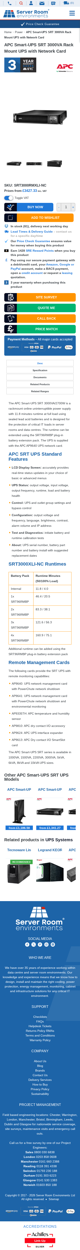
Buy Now (35, 207)
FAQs (40, 1021)
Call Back (46, 318)
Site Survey (46, 297)
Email (42, 3)
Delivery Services (40, 1079)
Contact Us (40, 1075)
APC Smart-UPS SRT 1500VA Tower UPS (20, 789)
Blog (40, 1065)
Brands (40, 1070)
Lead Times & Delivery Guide (32, 231)
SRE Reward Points (40, 250)
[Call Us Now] (9, 3)
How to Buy (40, 1084)
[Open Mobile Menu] (72, 13)
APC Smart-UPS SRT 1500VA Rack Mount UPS (51, 789)
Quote (46, 308)
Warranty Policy (40, 1040)
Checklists (40, 1016)
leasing (67, 273)
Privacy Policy (40, 1089)
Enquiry (54, 3)
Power (19, 32)
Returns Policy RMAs (40, 1030)
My (31, 3)
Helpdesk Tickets (40, 1026)
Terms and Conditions (40, 1035)
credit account (32, 273)
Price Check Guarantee (33, 241)
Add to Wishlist (45, 217)
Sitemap (54, 1199)
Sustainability (40, 1094)
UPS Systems (59, 839)
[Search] (21, 3)
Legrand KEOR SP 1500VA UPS (51, 850)
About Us (40, 1061)
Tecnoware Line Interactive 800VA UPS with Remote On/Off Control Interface (20, 850)
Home (8, 32)
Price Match (46, 329)
